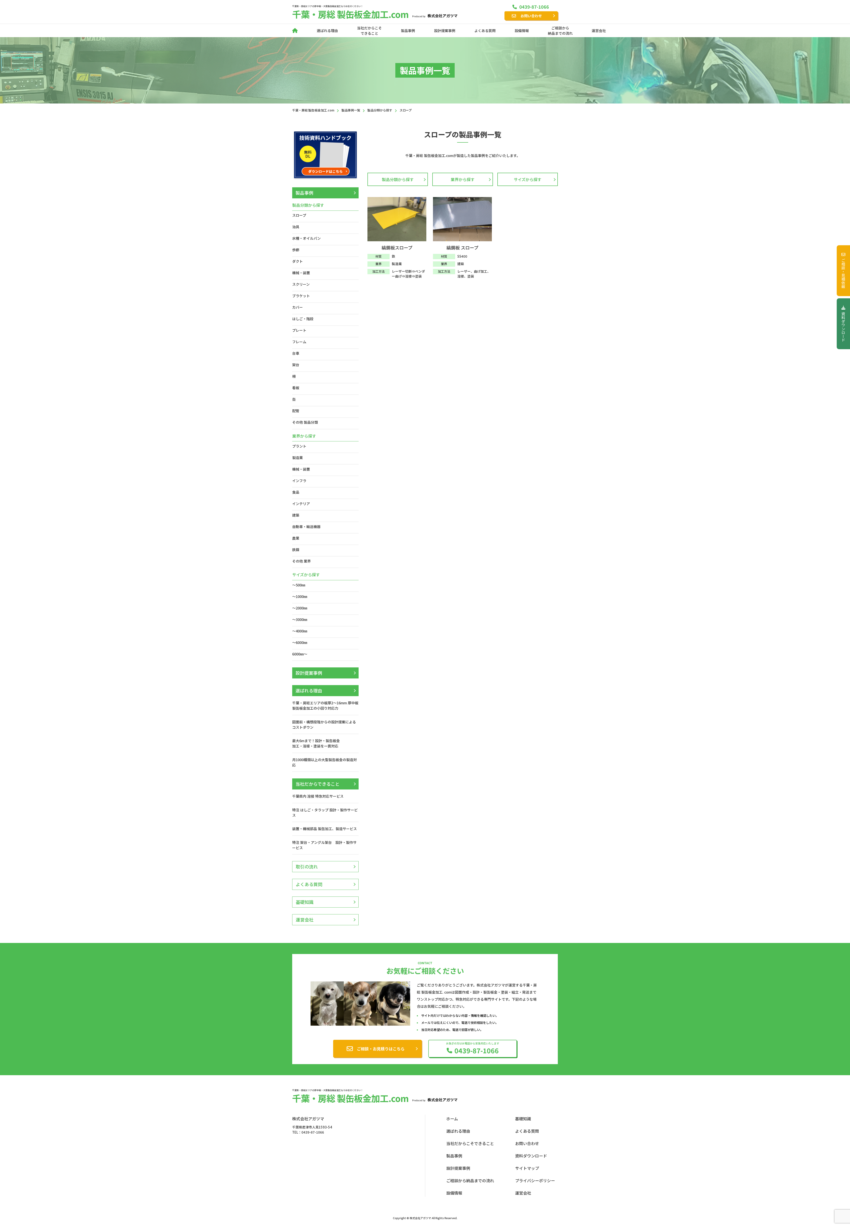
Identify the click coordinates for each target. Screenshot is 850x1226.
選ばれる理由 (327, 30)
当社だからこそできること (369, 30)
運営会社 (599, 30)
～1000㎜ (299, 596)
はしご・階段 (302, 318)
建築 (295, 515)
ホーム (452, 1118)
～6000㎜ (299, 642)
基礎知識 (304, 902)
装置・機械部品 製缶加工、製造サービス (324, 828)
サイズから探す (527, 179)
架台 (295, 364)
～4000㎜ (299, 631)
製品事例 (408, 30)
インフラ (299, 480)
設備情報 (522, 30)
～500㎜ (298, 585)
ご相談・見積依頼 (843, 273)
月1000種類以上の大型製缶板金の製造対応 (324, 762)
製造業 (297, 457)
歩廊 (295, 249)
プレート (299, 330)
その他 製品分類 (305, 422)
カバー (297, 307)
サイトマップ (527, 1168)
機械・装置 (301, 272)
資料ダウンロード (843, 327)
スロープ (299, 215)
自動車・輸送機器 (306, 526)
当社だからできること (318, 784)
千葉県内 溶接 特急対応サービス (318, 796)
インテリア (301, 503)
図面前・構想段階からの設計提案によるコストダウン (324, 724)
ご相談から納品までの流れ (560, 30)
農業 (295, 538)
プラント (299, 446)
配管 (295, 410)
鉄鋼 (295, 549)
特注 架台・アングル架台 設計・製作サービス (324, 845)
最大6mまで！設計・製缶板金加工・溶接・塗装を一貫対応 (316, 743)
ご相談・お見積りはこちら (381, 1049)
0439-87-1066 (534, 7)
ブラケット (301, 295)
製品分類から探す (398, 179)
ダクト (297, 261)
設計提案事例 (444, 30)
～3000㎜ (299, 619)
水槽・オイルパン (306, 238)
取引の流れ (307, 866)
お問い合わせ (531, 15)
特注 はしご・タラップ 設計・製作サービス (325, 812)
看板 (295, 387)
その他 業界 (301, 561)
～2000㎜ (299, 608)
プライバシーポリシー (535, 1180)
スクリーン (301, 284)
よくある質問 (485, 30)
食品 (295, 492)
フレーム (299, 341)
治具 (295, 226)
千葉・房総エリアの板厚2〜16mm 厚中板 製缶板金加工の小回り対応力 (325, 705)
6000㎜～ (299, 654)
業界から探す (463, 179)
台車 (295, 353)
